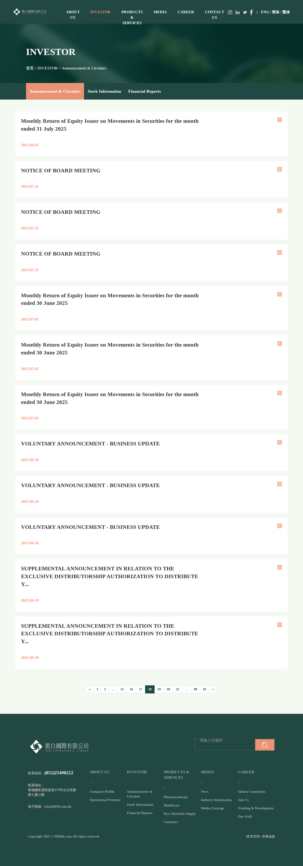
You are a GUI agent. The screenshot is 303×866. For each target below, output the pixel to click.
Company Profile (102, 791)
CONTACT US (214, 14)
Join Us (243, 800)
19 (159, 689)
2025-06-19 (30, 600)
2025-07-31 (30, 186)
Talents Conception (251, 791)
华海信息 (268, 836)
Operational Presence (105, 800)
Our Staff (245, 816)
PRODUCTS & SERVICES (132, 17)
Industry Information (216, 800)
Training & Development (256, 808)
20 (168, 689)
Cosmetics (171, 822)
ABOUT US (73, 14)
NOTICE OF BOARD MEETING (60, 171)
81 (204, 689)
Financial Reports (144, 91)
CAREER (186, 12)
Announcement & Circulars (55, 91)
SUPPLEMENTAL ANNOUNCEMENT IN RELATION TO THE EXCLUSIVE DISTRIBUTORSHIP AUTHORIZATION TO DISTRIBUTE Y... (109, 576)
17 (140, 689)
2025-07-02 (30, 319)
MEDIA (160, 12)
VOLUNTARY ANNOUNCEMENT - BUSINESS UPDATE (90, 444)
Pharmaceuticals (175, 797)
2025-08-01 (30, 145)
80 (195, 689)
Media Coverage (212, 808)
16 (131, 689)
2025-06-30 (30, 460)
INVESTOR (100, 12)
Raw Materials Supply (180, 814)
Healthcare (171, 805)
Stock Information (104, 91)
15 (122, 689)
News (204, 791)
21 (177, 689)
